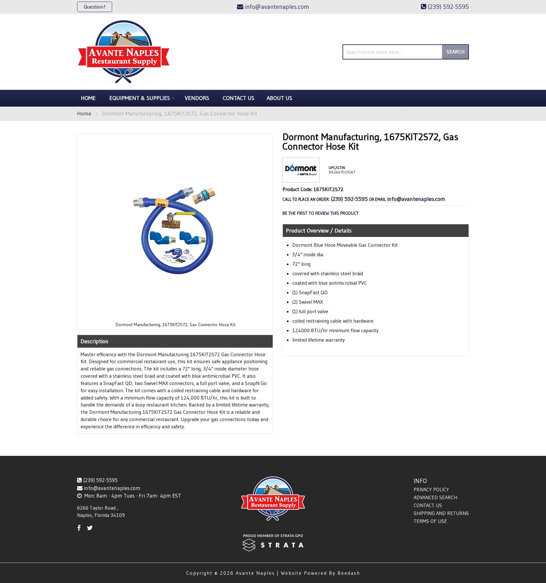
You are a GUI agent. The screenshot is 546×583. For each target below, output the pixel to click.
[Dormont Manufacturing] (301, 177)
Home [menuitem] (88, 98)
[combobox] (406, 51)
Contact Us (428, 505)
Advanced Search (435, 497)
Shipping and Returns (441, 513)
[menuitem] (141, 98)
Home (84, 113)
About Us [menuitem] (279, 98)
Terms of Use (430, 521)
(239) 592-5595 (349, 198)
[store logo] (123, 52)
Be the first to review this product (320, 213)
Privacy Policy (431, 489)
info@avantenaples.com (416, 198)
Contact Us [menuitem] (238, 98)
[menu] (273, 98)
